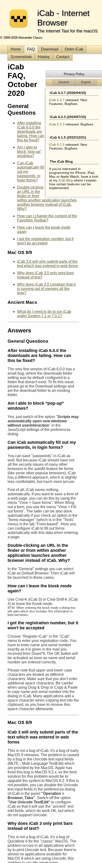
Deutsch (64, 82)
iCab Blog (65, 180)
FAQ (31, 49)
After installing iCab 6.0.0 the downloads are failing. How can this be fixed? (30, 131)
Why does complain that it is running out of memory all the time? (46, 288)
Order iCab (74, 49)
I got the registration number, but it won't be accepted (45, 241)
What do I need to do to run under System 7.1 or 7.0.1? (44, 314)
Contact (62, 57)
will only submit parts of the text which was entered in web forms (47, 263)
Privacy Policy (74, 74)
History (44, 57)
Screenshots (21, 57)
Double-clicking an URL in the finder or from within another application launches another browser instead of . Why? (47, 198)
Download (49, 49)
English (86, 82)
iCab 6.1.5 (57, 144)
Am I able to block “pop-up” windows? (29, 151)
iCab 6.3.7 (57, 100)
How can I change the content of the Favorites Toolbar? (47, 218)
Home (16, 49)
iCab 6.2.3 (57, 124)
